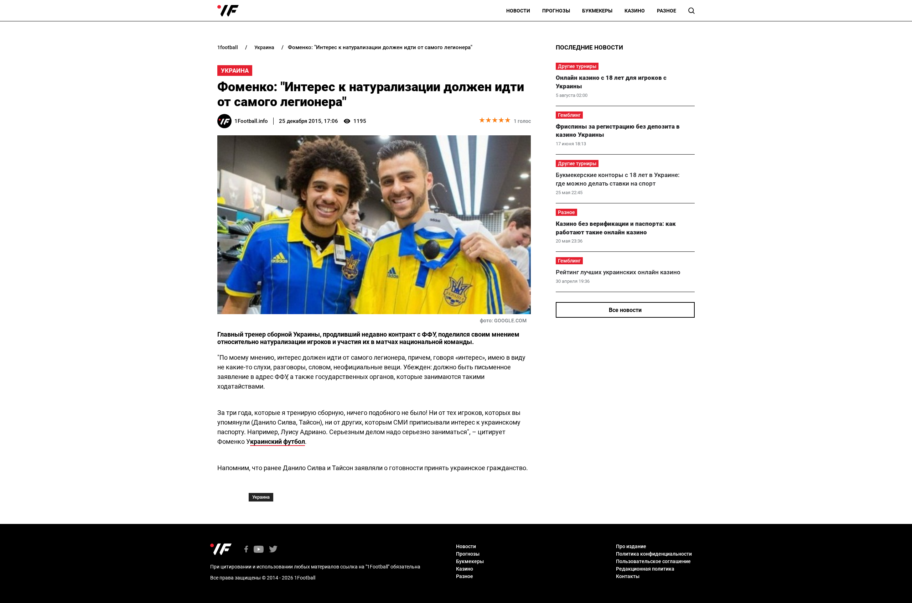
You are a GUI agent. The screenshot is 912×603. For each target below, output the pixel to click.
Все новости (625, 310)
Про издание (631, 546)
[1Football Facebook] (246, 550)
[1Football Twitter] (273, 550)
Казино (635, 11)
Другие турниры (577, 66)
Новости (518, 11)
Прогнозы (556, 11)
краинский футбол (277, 441)
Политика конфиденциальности (654, 554)
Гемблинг (569, 115)
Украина (235, 70)
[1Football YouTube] (259, 550)
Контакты (627, 576)
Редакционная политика (645, 569)
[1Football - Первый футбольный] (228, 10)
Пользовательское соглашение (653, 561)
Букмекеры (597, 11)
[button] (691, 10)
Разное (666, 11)
